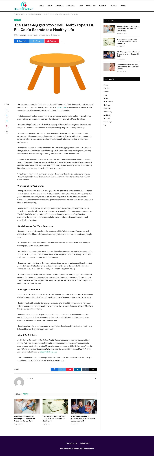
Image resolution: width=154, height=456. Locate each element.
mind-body (107, 115)
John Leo (23, 35)
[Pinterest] (7, 126)
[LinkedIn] (7, 121)
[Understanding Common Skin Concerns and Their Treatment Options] (109, 67)
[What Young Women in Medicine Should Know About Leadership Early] (84, 406)
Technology (108, 122)
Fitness (123, 6)
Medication (71, 6)
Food (81, 6)
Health (49, 6)
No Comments (45, 35)
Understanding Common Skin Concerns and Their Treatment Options (128, 67)
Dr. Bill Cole (61, 107)
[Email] (7, 131)
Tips (105, 125)
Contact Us (84, 443)
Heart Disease (108, 102)
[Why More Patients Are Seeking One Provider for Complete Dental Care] (27, 406)
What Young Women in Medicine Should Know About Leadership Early (83, 418)
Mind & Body (91, 6)
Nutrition (102, 6)
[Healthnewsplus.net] (24, 6)
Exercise (113, 6)
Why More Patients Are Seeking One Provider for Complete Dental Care (24, 418)
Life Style (59, 6)
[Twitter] (7, 115)
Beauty (106, 85)
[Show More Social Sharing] (62, 41)
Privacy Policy (71, 443)
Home (41, 6)
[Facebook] (7, 110)
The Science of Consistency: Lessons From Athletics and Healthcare (54, 418)
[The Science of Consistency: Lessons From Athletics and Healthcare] (55, 406)
